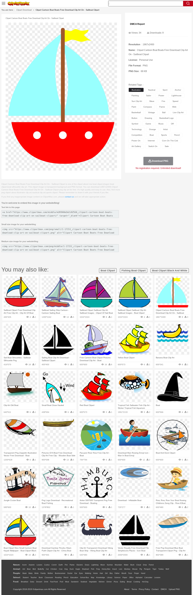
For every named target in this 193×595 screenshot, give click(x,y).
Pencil (66, 578)
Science (117, 578)
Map (92, 578)
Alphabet (138, 578)
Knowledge (100, 578)
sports (164, 135)
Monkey (127, 569)
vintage (151, 112)
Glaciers (79, 565)
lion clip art (178, 112)
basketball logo (166, 118)
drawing (148, 118)
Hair (101, 573)
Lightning (94, 565)
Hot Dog (145, 582)
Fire (66, 565)
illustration (136, 90)
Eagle (78, 569)
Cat (47, 569)
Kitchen (102, 582)
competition (137, 135)
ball (163, 112)
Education (74, 578)
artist (165, 129)
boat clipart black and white (169, 270)
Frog (98, 569)
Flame (72, 565)
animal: (16, 569)
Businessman (60, 573)
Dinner (109, 582)
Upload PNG (174, 589)
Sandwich (75, 582)
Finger (136, 573)
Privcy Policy (144, 589)
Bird (34, 569)
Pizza (116, 582)
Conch (54, 565)
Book (41, 578)
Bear (29, 569)
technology (137, 129)
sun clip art (137, 101)
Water (126, 565)
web (174, 107)
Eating (122, 582)
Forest (151, 565)
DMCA (163, 589)
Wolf (167, 569)
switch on (152, 146)
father (117, 573)
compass (147, 107)
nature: (16, 565)
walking (88, 573)
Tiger (154, 569)
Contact (155, 589)
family (43, 573)
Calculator (148, 578)
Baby (30, 573)
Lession (157, 578)
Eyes (81, 573)
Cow (60, 569)
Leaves (39, 565)
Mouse (134, 569)
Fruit (61, 582)
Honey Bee (106, 569)
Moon (102, 565)
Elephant (85, 569)
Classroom (49, 578)
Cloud (138, 565)
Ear (75, 573)
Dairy (32, 582)
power (161, 95)
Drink (46, 582)
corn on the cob (170, 140)
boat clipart (108, 270)
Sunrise (110, 565)
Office (131, 578)
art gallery (136, 146)
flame (162, 107)
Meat (67, 582)
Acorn (24, 565)
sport (165, 90)
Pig (140, 569)
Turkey (161, 569)
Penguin (147, 569)
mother (50, 573)
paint (134, 107)
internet (151, 140)
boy (111, 573)
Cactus (47, 565)
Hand (143, 573)
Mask (24, 573)
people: (16, 573)
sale (167, 146)
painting (135, 95)
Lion (120, 569)
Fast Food (54, 582)
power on (136, 140)
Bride (36, 573)
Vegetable (93, 582)
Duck (72, 569)
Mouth (124, 573)
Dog (66, 569)
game (148, 124)
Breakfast (24, 582)
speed (175, 101)
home (95, 573)
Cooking (137, 582)
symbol (135, 124)
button (134, 118)
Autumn (32, 565)
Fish (92, 569)
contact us (69, 197)
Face (130, 573)
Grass (87, 565)
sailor (148, 95)
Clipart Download (24, 10)
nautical (151, 90)
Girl (106, 573)
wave (151, 101)
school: (17, 577)
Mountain (118, 565)
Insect (114, 569)
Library (109, 578)
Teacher (34, 578)
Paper (124, 578)
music (161, 124)
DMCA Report (137, 24)
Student (26, 578)
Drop (145, 565)
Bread (129, 582)
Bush (132, 565)
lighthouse (176, 95)
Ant (23, 569)
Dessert (39, 582)
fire (163, 101)
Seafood (84, 582)
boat (152, 135)
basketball (136, 112)
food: (16, 581)
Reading (58, 578)
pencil (177, 135)
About (126, 589)
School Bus (84, 578)
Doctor (69, 573)
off (172, 124)
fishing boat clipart (134, 270)
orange (152, 129)
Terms (134, 589)
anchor (178, 90)
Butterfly (41, 569)
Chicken (54, 569)
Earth (61, 565)
